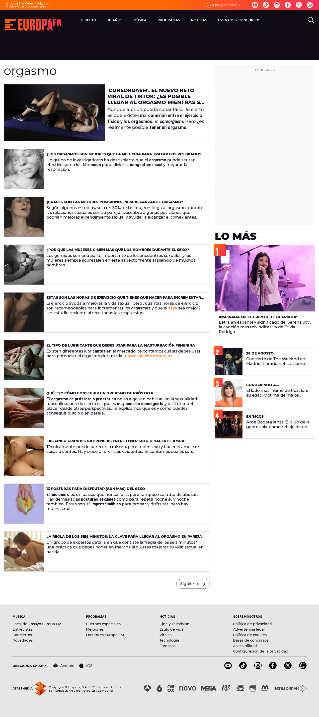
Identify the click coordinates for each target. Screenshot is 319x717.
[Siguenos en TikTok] (243, 667)
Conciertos (22, 635)
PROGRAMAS (169, 20)
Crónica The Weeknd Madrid (27, 3)
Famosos (167, 646)
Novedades (22, 640)
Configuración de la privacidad (260, 651)
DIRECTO (88, 20)
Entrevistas (22, 629)
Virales (165, 635)
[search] (311, 20)
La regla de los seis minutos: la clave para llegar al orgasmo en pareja (124, 536)
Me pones (95, 629)
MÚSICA (140, 20)
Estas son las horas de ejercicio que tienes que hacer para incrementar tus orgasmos (123, 299)
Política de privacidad (252, 624)
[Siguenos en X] (288, 667)
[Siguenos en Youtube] (255, 5)
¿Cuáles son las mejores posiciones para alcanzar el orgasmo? (114, 202)
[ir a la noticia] (54, 112)
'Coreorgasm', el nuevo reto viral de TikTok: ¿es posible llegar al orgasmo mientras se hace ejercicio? (155, 99)
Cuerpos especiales (103, 624)
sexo (172, 308)
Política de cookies (250, 635)
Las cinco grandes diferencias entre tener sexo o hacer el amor (115, 441)
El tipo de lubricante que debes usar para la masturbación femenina (120, 345)
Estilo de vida (171, 629)
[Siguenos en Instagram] (277, 5)
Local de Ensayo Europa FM (36, 624)
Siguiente (190, 583)
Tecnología (169, 640)
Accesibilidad (245, 646)
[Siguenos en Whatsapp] (310, 5)
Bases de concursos (250, 640)
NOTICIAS (199, 20)
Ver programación (223, 5)
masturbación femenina (147, 356)
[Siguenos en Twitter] (299, 5)
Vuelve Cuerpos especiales (26, 6)
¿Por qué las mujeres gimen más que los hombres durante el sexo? (117, 249)
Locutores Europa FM (105, 635)
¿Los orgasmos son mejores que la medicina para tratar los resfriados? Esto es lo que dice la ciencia (124, 156)
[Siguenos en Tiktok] (266, 5)
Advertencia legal (249, 629)
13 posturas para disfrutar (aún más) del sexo (95, 488)
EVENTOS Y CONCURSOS (239, 20)
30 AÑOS (114, 20)
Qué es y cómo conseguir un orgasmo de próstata (99, 393)
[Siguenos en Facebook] (288, 5)
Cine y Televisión (174, 624)
